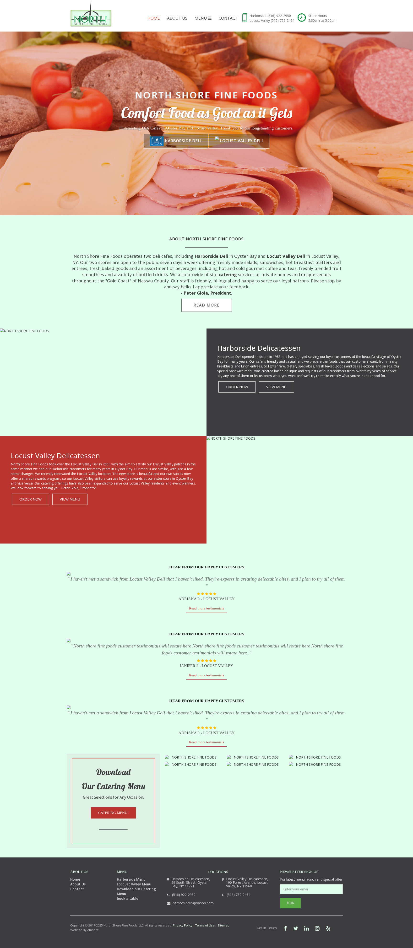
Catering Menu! (113, 813)
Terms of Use (205, 925)
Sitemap (223, 925)
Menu (201, 18)
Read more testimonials (206, 608)
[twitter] (295, 928)
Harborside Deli (183, 140)
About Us (177, 18)
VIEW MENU (276, 386)
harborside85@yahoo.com (193, 903)
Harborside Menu (131, 879)
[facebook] (285, 928)
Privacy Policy (182, 925)
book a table (127, 898)
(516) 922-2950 (279, 15)
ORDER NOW (237, 386)
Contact (228, 18)
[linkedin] (306, 928)
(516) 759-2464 (282, 20)
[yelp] (328, 928)
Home (153, 18)
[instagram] (317, 928)
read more (207, 305)
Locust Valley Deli (241, 140)
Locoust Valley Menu (134, 884)
